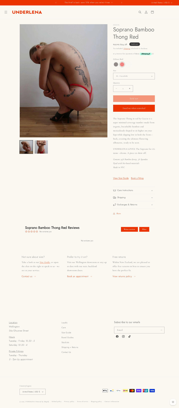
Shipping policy (96, 401)
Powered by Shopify (42, 402)
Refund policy (57, 401)
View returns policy (122, 276)
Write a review (129, 229)
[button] (6, 12)
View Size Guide (121, 178)
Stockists (65, 342)
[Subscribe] (161, 330)
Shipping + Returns (70, 347)
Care (64, 327)
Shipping (126, 48)
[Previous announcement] (56, 3)
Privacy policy (69, 401)
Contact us (27, 276)
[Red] (122, 64)
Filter (144, 229)
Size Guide (45, 262)
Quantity (116, 83)
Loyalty (64, 322)
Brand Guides (68, 337)
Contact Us (66, 352)
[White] (128, 64)
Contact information (112, 401)
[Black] (116, 64)
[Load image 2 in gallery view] (41, 147)
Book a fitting (137, 178)
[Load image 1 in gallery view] (26, 147)
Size (114, 70)
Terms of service (82, 401)
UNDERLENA (30, 402)
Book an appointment (77, 276)
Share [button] (118, 213)
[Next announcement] (122, 3)
